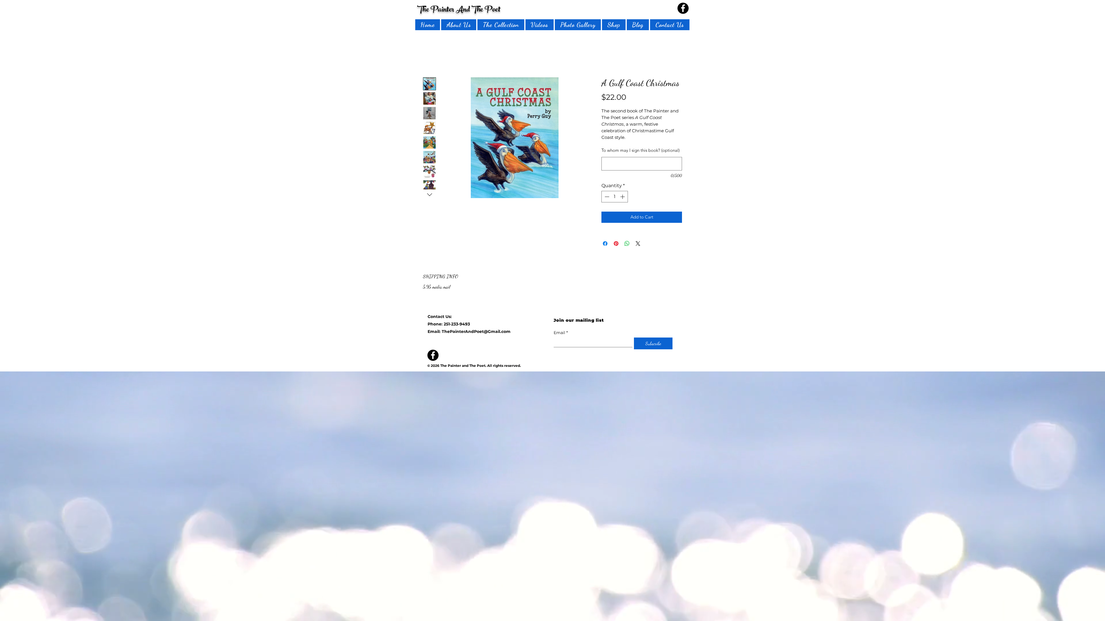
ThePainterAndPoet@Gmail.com (476, 332)
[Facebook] (683, 8)
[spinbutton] (614, 197)
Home (427, 57)
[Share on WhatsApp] (627, 244)
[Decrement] (606, 197)
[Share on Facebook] (605, 244)
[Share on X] (638, 244)
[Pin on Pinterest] (616, 244)
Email (561, 333)
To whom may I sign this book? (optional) (640, 151)
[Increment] (623, 197)
